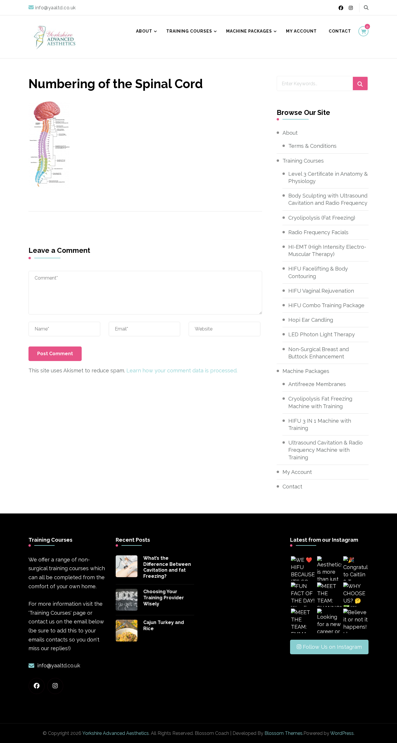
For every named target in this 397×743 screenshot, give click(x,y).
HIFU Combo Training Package (326, 305)
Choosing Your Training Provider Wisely (163, 598)
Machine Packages (249, 31)
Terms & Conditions (312, 146)
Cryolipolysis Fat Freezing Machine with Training (320, 402)
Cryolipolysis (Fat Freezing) (321, 218)
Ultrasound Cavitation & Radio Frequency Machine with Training (325, 450)
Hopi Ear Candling (310, 320)
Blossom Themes (283, 733)
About (144, 31)
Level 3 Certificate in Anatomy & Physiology (328, 177)
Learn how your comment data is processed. (181, 370)
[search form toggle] (366, 7)
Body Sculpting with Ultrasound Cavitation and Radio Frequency (327, 199)
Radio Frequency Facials (318, 232)
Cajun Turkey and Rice (163, 625)
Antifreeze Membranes (317, 384)
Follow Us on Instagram (332, 647)
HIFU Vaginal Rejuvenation (321, 291)
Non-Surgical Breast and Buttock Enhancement (318, 353)
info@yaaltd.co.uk (58, 665)
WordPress (342, 733)
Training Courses (189, 31)
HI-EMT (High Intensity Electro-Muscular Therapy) (327, 250)
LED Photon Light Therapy (321, 334)
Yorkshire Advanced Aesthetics (115, 733)
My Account (301, 31)
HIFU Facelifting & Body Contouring (318, 272)
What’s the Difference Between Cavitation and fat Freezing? (167, 567)
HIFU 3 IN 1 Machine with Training (319, 424)
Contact (340, 31)
